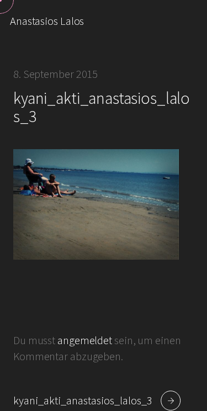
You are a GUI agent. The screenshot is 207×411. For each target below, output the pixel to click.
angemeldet (84, 340)
